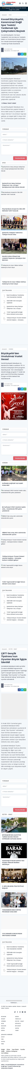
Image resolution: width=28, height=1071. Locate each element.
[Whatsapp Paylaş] (25, 54)
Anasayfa (4, 15)
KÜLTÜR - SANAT (13, 649)
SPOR (10, 15)
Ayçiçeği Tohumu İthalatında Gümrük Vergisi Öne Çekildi (14, 8)
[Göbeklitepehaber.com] (8, 3)
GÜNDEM (11, 349)
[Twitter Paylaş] (22, 54)
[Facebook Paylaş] (19, 54)
